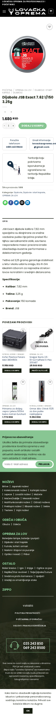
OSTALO (8, 563)
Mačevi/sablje (11, 498)
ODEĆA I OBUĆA (14, 520)
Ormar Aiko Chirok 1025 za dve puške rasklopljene (42, 411)
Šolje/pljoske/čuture (41, 572)
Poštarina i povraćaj (29, 619)
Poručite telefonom (14, 144)
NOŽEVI (8, 482)
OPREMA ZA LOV (23, 90)
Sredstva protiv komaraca (18, 576)
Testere (8, 510)
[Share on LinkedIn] (27, 202)
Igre (22, 568)
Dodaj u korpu (32, 125)
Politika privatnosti (27, 613)
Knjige (30, 568)
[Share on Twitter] (16, 202)
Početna (7, 90)
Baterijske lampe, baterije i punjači (20, 538)
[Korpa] (51, 11)
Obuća (6, 524)
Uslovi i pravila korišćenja (29, 625)
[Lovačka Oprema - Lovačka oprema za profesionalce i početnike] (27, 11)
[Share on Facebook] (10, 202)
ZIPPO (6, 589)
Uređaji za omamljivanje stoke (20, 580)
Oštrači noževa (41, 502)
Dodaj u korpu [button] (12, 370)
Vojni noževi (22, 510)
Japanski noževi (20, 486)
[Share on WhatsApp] (5, 202)
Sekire (46, 506)
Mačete (38, 494)
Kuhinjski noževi (38, 490)
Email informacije (43, 144)
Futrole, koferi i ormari (16, 546)
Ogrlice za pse (44, 568)
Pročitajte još (40, 370)
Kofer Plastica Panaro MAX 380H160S (13, 358)
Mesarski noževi (31, 498)
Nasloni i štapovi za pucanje (19, 550)
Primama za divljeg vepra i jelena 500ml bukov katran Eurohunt (14, 411)
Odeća (17, 524)
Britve (5, 486)
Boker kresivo (9, 568)
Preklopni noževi (12, 506)
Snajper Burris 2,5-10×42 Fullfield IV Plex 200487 (41, 360)
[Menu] (4, 11)
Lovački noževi (23, 494)
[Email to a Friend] (22, 202)
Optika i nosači (12, 554)
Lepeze (8, 494)
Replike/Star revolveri (15, 572)
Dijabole (18, 92)
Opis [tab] (5, 221)
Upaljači (40, 576)
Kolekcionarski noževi (15, 490)
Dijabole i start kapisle (34, 192)
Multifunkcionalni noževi (17, 502)
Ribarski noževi (32, 506)
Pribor (27, 554)
